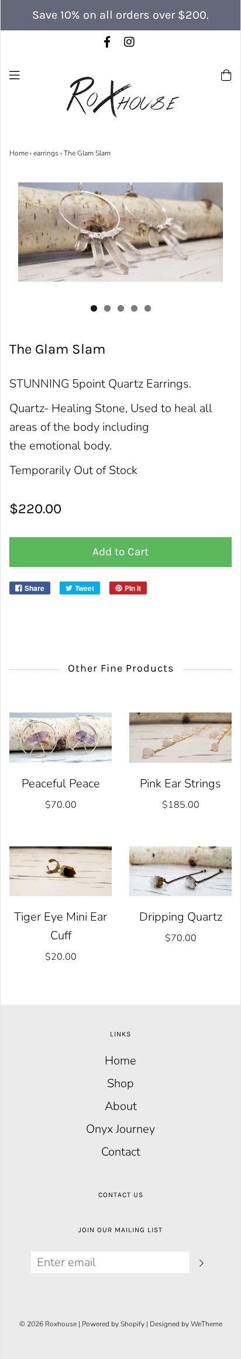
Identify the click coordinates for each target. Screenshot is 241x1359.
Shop (120, 1083)
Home (18, 153)
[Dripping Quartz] (180, 871)
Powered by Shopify (113, 1324)
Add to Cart (120, 551)
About (121, 1106)
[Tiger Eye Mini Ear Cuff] (60, 871)
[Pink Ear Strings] (180, 737)
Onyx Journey (120, 1129)
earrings (45, 153)
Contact (120, 1152)
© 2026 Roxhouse (48, 1324)
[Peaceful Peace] (60, 737)
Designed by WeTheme (186, 1324)
